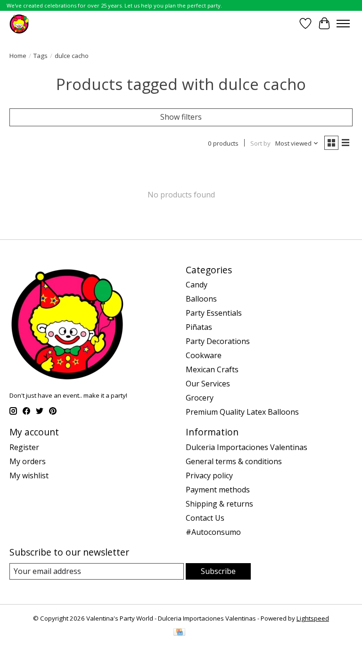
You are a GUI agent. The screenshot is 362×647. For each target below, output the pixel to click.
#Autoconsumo (213, 532)
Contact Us (205, 518)
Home (17, 55)
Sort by (260, 143)
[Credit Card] (179, 633)
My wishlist (29, 475)
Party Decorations (218, 341)
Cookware (204, 355)
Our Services (208, 383)
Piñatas (199, 327)
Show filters (181, 117)
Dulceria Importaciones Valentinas (246, 447)
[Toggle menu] (343, 23)
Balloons (201, 299)
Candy (196, 284)
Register (24, 447)
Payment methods (218, 489)
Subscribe (218, 571)
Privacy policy (209, 475)
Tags (40, 55)
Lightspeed (312, 618)
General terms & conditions (234, 461)
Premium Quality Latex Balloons (242, 412)
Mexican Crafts (212, 369)
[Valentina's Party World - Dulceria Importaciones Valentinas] (19, 23)
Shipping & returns (219, 504)
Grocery (200, 398)
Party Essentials (214, 313)
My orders (27, 461)
